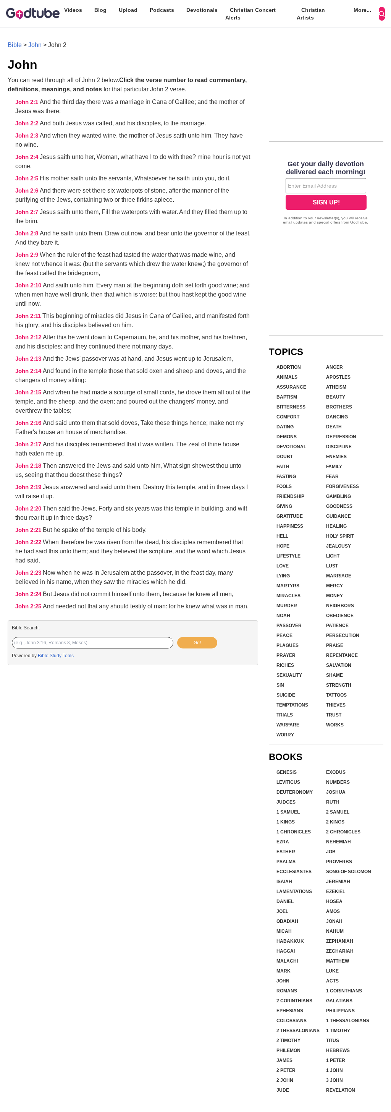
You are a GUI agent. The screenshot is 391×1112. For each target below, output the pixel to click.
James (284, 1060)
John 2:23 (29, 573)
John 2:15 (29, 392)
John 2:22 (29, 542)
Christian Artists (311, 14)
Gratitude (289, 516)
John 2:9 (27, 255)
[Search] (382, 14)
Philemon (288, 1050)
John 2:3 (27, 136)
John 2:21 (29, 530)
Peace (284, 635)
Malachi (287, 961)
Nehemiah (338, 842)
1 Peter (335, 1060)
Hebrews (338, 1050)
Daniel (285, 901)
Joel (282, 911)
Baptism (286, 397)
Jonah (334, 921)
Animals (286, 377)
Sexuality (289, 675)
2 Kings (335, 822)
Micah (284, 931)
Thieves (336, 705)
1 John (334, 1070)
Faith (282, 466)
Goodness (339, 506)
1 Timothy (338, 1030)
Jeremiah (338, 881)
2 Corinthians (294, 1000)
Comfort (287, 417)
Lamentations (294, 891)
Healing (336, 526)
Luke (332, 971)
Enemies (336, 456)
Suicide (285, 695)
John (35, 45)
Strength (338, 685)
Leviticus (288, 782)
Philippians (340, 1010)
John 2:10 (29, 285)
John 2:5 (27, 178)
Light (332, 556)
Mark (283, 971)
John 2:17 (29, 444)
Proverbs (339, 861)
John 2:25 (29, 606)
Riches (285, 665)
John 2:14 (29, 371)
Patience (337, 625)
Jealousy (338, 546)
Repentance (342, 655)
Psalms (286, 861)
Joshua (336, 792)
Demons (286, 436)
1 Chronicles (293, 832)
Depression (341, 436)
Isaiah (284, 881)
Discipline (339, 446)
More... (362, 10)
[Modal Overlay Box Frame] (326, 193)
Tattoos (336, 695)
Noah (283, 615)
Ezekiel (335, 891)
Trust (333, 715)
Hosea (334, 901)
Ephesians (289, 1010)
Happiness (289, 526)
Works (335, 725)
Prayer (286, 655)
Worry (285, 735)
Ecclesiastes (294, 871)
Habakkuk (290, 941)
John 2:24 (29, 594)
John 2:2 (27, 123)
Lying (283, 576)
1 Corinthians (344, 991)
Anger (334, 367)
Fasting (286, 476)
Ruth (332, 802)
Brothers (339, 407)
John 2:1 (27, 102)
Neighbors (340, 605)
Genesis (286, 772)
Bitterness (290, 407)
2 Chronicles (343, 832)
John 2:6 (27, 191)
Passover (289, 625)
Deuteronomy (294, 792)
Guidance (338, 516)
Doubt (284, 456)
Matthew (337, 961)
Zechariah (340, 951)
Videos (73, 10)
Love (282, 566)
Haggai (285, 951)
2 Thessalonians (298, 1030)
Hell (282, 536)
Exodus (336, 772)
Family (334, 466)
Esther (285, 851)
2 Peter (286, 1070)
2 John (284, 1080)
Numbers (338, 782)
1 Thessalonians (347, 1020)
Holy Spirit (340, 536)
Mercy (334, 585)
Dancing (337, 417)
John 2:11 (28, 316)
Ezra (282, 842)
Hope (282, 546)
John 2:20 (29, 509)
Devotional (291, 446)
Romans (286, 991)
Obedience (340, 615)
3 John (334, 1080)
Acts (332, 981)
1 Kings (285, 822)
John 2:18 (29, 466)
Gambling (338, 496)
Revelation (340, 1090)
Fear (332, 476)
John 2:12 (29, 337)
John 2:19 (29, 487)
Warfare (287, 725)
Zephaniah (339, 941)
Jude (282, 1090)
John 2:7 (27, 212)
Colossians (291, 1020)
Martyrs (287, 585)
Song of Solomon (348, 871)
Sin (280, 685)
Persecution (342, 635)
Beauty (335, 397)
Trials (284, 715)
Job (331, 851)
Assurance (291, 387)
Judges (286, 802)
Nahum (335, 931)
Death (334, 427)
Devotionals (202, 10)
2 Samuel (337, 812)
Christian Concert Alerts (250, 14)
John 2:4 (27, 157)
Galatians (339, 1000)
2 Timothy (288, 1040)
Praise (334, 645)
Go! (197, 642)
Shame (334, 675)
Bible (15, 45)
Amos (333, 911)
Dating (285, 427)
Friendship (290, 496)
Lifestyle (288, 556)
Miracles (288, 595)
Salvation (338, 665)
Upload (128, 10)
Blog (100, 10)
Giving (284, 506)
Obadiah (287, 921)
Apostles (338, 377)
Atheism (336, 387)
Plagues (287, 645)
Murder (286, 605)
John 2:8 (27, 233)
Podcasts (162, 10)
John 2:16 (29, 423)
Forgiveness (342, 486)
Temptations (292, 705)
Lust (332, 566)
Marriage (338, 576)
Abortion (288, 367)
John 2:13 (29, 359)
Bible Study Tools (56, 655)
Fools (284, 486)
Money (334, 595)
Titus (332, 1040)
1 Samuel (288, 812)
